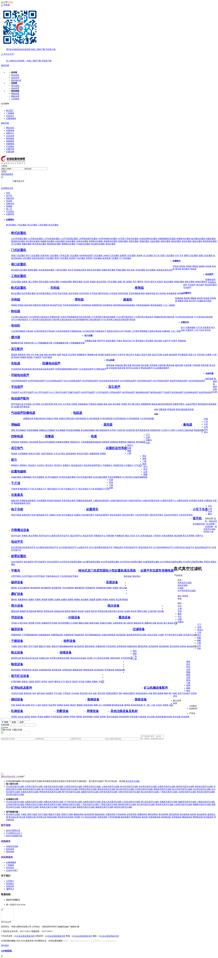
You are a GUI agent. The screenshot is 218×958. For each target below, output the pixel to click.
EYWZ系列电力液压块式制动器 (115, 319)
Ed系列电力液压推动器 (61, 319)
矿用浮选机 (23, 623)
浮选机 (14, 623)
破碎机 (14, 588)
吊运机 (86, 282)
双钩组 (21, 305)
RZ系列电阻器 (119, 418)
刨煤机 (116, 588)
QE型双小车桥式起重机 (128, 239)
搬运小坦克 (130, 536)
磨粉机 (14, 599)
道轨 (46, 355)
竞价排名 (10, 868)
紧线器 (14, 355)
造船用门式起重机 (128, 255)
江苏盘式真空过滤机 (131, 802)
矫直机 (40, 717)
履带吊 (140, 282)
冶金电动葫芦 (48, 369)
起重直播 (10, 152)
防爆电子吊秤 (80, 515)
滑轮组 (195, 266)
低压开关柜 (157, 355)
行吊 (177, 255)
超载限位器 (28, 418)
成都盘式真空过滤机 (90, 792)
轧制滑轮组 (107, 305)
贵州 (145, 469)
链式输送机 (99, 670)
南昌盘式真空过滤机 (204, 786)
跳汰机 (160, 623)
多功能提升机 (199, 524)
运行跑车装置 (47, 404)
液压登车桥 (88, 536)
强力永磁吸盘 (38, 477)
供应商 (9, 201)
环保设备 (134, 717)
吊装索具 (207, 327)
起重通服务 (11, 118)
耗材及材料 (124, 717)
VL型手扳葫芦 (102, 392)
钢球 (155, 693)
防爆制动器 (55, 317)
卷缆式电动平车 (145, 547)
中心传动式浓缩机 (101, 658)
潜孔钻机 (101, 693)
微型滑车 (90, 515)
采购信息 (10, 203)
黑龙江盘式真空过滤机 (111, 802)
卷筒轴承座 (172, 293)
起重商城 (10, 130)
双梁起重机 (123, 241)
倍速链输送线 (45, 670)
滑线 (13, 430)
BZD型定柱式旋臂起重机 (71, 562)
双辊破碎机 (90, 588)
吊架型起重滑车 (102, 515)
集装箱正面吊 (80, 270)
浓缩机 (90, 658)
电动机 (15, 325)
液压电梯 (178, 536)
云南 (145, 472)
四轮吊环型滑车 (156, 515)
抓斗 (183, 327)
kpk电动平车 (82, 547)
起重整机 (10, 220)
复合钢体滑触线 (88, 430)
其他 (85, 705)
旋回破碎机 (56, 588)
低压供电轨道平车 (203, 547)
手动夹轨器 (16, 369)
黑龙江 (130, 445)
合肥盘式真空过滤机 (166, 786)
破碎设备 (110, 365)
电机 (175, 693)
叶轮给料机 (111, 646)
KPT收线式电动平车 (68, 547)
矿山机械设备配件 (161, 368)
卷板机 (34, 717)
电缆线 (101, 355)
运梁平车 (167, 341)
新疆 (111, 488)
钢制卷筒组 (140, 293)
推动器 (132, 319)
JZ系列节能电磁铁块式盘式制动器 (75, 317)
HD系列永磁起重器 (67, 477)
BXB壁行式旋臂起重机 (193, 562)
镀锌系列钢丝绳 (165, 404)
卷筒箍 (180, 293)
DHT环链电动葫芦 (128, 381)
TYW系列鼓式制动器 (203, 317)
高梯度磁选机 (57, 635)
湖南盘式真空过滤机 (71, 804)
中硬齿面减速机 (143, 305)
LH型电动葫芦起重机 (88, 239)
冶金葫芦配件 (191, 404)
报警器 (181, 301)
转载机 (88, 682)
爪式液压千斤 (40, 489)
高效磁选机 (79, 635)
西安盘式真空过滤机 (106, 789)
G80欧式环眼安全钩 (150, 501)
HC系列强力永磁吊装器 (132, 477)
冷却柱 (159, 705)
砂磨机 (64, 599)
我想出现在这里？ (9, 776)
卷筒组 (182, 266)
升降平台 (199, 536)
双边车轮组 (63, 293)
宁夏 (111, 485)
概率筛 (40, 611)
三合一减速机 (169, 305)
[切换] (10, 2)
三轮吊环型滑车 (142, 515)
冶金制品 (115, 717)
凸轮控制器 (33, 442)
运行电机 (36, 404)
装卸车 (75, 682)
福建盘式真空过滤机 (187, 802)
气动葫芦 (187, 287)
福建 (129, 451)
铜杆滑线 (99, 430)
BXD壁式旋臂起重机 (110, 562)
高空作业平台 (45, 536)
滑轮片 (78, 305)
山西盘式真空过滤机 (34, 802)
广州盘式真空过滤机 (168, 792)
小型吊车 (157, 536)
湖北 (144, 456)
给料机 (183, 646)
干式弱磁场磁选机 (30, 635)
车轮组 (176, 266)
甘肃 (111, 480)
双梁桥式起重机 (96, 241)
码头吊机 (131, 270)
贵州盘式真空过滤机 (164, 804)
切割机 (66, 717)
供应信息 (213, 521)
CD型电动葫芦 (114, 392)
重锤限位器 (92, 355)
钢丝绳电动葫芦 (143, 392)
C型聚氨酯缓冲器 (77, 343)
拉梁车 (174, 341)
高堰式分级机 (106, 623)
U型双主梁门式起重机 (69, 255)
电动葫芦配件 (211, 285)
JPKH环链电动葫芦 (196, 381)
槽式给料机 (143, 646)
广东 (206, 421)
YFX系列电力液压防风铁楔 (103, 317)
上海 (210, 508)
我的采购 (10, 852)
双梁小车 (192, 355)
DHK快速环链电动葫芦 (109, 381)
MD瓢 (16, 407)
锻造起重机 (197, 241)
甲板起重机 (121, 270)
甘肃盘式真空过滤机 (30, 807)
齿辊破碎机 (101, 588)
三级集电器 (188, 430)
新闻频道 (10, 138)
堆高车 (38, 682)
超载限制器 (146, 404)
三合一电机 (176, 331)
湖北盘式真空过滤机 (52, 804)
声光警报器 (183, 355)
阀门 (171, 693)
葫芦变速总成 (17, 404)
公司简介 (10, 881)
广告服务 (10, 113)
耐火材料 (26, 705)
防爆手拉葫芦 (74, 392)
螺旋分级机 (84, 623)
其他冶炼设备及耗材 (185, 409)
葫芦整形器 (24, 407)
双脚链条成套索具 (28, 501)
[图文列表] (17, 730)
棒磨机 (77, 599)
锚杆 (121, 693)
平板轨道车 (118, 547)
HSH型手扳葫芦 (88, 392)
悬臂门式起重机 (61, 258)
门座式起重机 (61, 270)
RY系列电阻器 (132, 418)
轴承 (166, 693)
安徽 (129, 448)
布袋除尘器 (44, 658)
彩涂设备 (185, 717)
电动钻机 (140, 693)
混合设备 (151, 717)
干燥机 (14, 646)
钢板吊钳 (15, 501)
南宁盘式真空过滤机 (50, 789)
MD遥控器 (130, 430)
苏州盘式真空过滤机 (15, 794)
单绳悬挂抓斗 (119, 465)
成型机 (27, 717)
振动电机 (52, 355)
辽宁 (148, 435)
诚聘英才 (10, 889)
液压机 (60, 717)
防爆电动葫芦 (51, 363)
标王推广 (10, 110)
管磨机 (38, 599)
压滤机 (127, 611)
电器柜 (107, 355)
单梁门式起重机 (18, 255)
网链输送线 (88, 670)
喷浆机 (25, 682)
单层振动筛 (48, 611)
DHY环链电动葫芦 (161, 381)
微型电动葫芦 (156, 392)
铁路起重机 (200, 282)
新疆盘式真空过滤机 (86, 807)
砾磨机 (71, 599)
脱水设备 (145, 365)
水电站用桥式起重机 (148, 239)
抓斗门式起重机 (33, 255)
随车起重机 (44, 282)
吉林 (148, 443)
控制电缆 (24, 442)
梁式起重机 (110, 244)
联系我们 (10, 884)
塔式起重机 (16, 282)
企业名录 (10, 136)
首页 (8, 193)
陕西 (145, 477)
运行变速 (67, 404)
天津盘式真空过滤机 (34, 786)
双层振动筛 (102, 611)
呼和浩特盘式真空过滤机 (50, 792)
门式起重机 (22, 225)
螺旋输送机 (78, 670)
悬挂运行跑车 (83, 454)
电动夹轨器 (27, 369)
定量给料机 (100, 646)
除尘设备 (17, 652)
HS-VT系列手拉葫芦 (58, 392)
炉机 (13, 705)
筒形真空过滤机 (140, 635)
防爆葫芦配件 (179, 404)
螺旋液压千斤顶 (27, 489)
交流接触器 (23, 454)
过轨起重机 (60, 241)
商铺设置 (15, 94)
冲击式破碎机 (68, 588)
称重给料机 (132, 646)
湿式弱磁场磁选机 (93, 635)
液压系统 (158, 341)
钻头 (90, 693)
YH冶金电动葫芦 (86, 369)
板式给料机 (79, 646)
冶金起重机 (155, 241)
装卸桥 (140, 255)
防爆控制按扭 (40, 418)
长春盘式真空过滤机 (30, 792)
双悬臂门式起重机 (77, 258)
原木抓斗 (49, 465)
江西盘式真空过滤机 (206, 802)
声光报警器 (50, 442)
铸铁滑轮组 (118, 305)
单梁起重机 (134, 241)
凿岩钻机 (28, 693)
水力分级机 (73, 623)
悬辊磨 (44, 599)
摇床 (121, 623)
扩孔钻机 (58, 693)
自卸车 (51, 682)
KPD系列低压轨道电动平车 (23, 547)
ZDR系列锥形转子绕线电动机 (68, 331)
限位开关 (130, 355)
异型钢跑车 (141, 442)
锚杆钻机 (41, 693)
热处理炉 (52, 705)
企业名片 (10, 116)
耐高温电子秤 (42, 515)
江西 (129, 453)
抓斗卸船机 (151, 270)
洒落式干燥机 (57, 646)
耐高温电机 (71, 454)
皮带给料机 (122, 646)
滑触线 (193, 298)
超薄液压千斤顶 (102, 489)
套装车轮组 (123, 293)
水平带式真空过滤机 (174, 635)
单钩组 (14, 305)
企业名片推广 (12, 870)
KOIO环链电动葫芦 (54, 381)
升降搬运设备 (91, 341)
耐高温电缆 (203, 404)
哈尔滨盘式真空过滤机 (182, 789)
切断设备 (163, 409)
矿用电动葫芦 (100, 369)
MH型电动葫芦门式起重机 (91, 255)
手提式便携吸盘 (115, 477)
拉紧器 (208, 355)
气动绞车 (37, 357)
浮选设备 (153, 365)
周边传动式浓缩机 (78, 658)
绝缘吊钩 (45, 305)
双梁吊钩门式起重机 (49, 255)
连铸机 (90, 705)
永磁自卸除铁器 (108, 635)
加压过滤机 (152, 635)
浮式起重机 (140, 270)
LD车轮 (53, 293)
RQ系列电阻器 (93, 418)
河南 (206, 419)
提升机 (208, 330)
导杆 (130, 404)
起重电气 (187, 293)
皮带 (180, 693)
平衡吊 (119, 341)
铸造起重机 (71, 241)
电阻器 (187, 298)
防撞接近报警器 (63, 442)
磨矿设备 (128, 365)
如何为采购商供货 (14, 836)
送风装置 (139, 705)
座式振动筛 (31, 611)
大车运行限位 (59, 454)
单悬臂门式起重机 (94, 258)
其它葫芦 (200, 285)
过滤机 (161, 635)
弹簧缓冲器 (29, 343)
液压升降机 (33, 536)
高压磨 (119, 599)
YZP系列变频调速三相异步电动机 (147, 331)
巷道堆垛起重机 (54, 244)
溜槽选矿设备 (150, 623)
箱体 (105, 404)
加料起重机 (165, 241)
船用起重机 (33, 270)
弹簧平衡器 (16, 515)
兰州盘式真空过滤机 (144, 789)
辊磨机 (31, 599)
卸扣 (28, 503)
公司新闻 (15, 99)
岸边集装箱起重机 (46, 270)
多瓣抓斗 (67, 465)
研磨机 (51, 599)
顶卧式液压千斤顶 (55, 489)
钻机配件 (49, 693)
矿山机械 (110, 360)
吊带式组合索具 (69, 501)
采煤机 (109, 588)
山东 (206, 427)
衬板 (150, 693)
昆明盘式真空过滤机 (88, 789)
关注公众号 (27, 57)
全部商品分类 (7, 188)
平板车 (101, 682)
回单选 (185, 596)
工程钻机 (67, 693)
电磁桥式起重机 (47, 241)
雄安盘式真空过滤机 (123, 807)
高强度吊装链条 (54, 501)
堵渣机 (165, 705)
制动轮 (17, 357)
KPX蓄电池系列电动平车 (47, 547)
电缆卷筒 (22, 355)
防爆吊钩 (37, 305)
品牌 (22, 722)
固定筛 (94, 611)
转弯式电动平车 (131, 547)
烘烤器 (60, 705)
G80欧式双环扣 (134, 501)
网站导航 (5, 123)
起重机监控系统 (204, 301)
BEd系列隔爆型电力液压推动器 (86, 319)
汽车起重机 (112, 282)
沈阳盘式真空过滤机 (92, 786)
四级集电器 (199, 430)
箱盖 (110, 404)
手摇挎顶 (15, 489)
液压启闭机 (101, 282)
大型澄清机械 (127, 658)
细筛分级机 (94, 623)
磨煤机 (125, 599)
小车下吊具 (199, 330)
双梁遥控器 (155, 430)
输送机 (35, 670)
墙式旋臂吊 (29, 562)
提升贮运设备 (132, 368)
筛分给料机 (175, 646)
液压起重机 (169, 282)
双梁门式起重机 (167, 255)
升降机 (25, 536)
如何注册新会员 (13, 830)
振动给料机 (192, 646)
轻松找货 (10, 849)
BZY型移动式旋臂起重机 (171, 562)
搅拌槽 (31, 623)
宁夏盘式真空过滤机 (67, 807)
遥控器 (200, 298)
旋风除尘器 (16, 658)
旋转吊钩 (28, 305)
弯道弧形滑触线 (73, 430)
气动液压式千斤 (71, 489)
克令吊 (71, 270)
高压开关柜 (146, 355)
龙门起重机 (148, 255)
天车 (181, 255)
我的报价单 (16, 80)
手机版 (29, 27)
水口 (100, 705)
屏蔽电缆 (131, 442)
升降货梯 (110, 536)
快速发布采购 (12, 846)
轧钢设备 (17, 711)
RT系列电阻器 (106, 418)
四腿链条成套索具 (84, 501)
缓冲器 (178, 269)
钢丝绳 (154, 404)
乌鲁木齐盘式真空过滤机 (129, 792)
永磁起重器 (16, 477)
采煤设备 (119, 365)
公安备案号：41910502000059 (103, 941)
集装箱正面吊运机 (164, 270)
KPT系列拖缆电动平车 (163, 547)
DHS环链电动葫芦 (90, 381)
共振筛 (87, 611)
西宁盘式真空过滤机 (71, 792)
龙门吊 (157, 255)
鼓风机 (19, 705)
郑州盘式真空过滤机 (32, 789)
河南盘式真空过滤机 (34, 804)
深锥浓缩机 (115, 658)
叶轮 (184, 693)
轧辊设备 (142, 717)
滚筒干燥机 (23, 646)
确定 (180, 596)
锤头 (146, 693)
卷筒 (55, 404)
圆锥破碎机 (80, 588)
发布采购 (15, 86)
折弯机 (14, 717)
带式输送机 (109, 670)
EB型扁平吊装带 (196, 501)
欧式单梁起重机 (29, 293)
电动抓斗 (32, 465)
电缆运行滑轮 (34, 454)
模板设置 (15, 96)
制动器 (208, 266)
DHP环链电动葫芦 (19, 381)
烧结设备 (209, 379)
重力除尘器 (27, 658)
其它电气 (193, 301)
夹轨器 (193, 269)
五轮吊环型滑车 (171, 515)
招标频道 (10, 141)
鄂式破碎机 (35, 588)
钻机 (95, 693)
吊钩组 (189, 266)
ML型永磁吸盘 (51, 477)
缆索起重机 (179, 282)
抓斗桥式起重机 (33, 241)
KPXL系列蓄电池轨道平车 (101, 547)
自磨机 (57, 599)
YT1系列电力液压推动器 (40, 319)
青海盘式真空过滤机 (48, 807)
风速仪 (138, 355)
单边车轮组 (73, 293)
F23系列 (171, 430)
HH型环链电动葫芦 (36, 381)
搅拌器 (127, 705)
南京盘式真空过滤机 (129, 786)
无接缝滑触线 (32, 430)
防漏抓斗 (130, 465)
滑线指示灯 (75, 442)
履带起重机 (78, 282)
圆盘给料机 (90, 646)
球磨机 (105, 599)
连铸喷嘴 (107, 705)
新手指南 (6, 825)
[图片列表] (6, 730)
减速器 (160, 693)
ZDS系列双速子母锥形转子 (94, 331)
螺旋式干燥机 (45, 646)
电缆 (186, 301)
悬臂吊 (207, 562)
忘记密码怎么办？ (14, 833)
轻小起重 (89, 335)
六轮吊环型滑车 (186, 515)
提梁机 (129, 282)
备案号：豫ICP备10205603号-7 (76, 941)
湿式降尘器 (54, 658)
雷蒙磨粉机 (23, 599)
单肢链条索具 (20, 503)
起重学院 (10, 149)
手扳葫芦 (15, 392)
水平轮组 (94, 293)
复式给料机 (153, 646)
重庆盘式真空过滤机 (69, 789)
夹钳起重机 (187, 241)
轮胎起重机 (54, 282)
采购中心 (10, 133)
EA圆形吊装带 (166, 501)
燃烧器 (80, 705)
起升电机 (28, 404)
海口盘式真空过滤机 (150, 792)
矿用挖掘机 (16, 682)
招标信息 (10, 198)
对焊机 (96, 717)
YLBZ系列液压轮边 (124, 317)
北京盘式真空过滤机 (15, 786)
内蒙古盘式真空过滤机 (53, 802)
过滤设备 (188, 365)
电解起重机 (27, 244)
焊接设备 (171, 409)
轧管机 (53, 717)
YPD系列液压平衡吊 (69, 576)
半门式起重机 (125, 258)
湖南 (144, 458)
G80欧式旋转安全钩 (118, 501)
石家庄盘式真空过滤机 (53, 786)
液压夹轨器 (37, 369)
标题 (14, 722)
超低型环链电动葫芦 (179, 381)
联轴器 (23, 357)
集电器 (206, 298)
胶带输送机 (27, 670)
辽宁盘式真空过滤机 (73, 802)
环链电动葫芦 (20, 375)
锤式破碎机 (46, 588)
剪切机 (73, 717)
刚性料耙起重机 (210, 241)
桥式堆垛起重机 (39, 244)
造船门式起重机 (206, 255)
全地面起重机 (66, 282)
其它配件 (186, 269)
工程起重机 (43, 225)
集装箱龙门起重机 (110, 258)
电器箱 (14, 454)
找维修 (9, 206)
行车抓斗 (138, 465)
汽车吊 (147, 282)
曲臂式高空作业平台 (60, 536)
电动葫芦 (209, 274)
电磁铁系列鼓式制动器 (164, 317)
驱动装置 (173, 355)
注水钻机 (75, 693)
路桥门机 (122, 282)
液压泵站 (136, 576)
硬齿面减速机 (156, 305)
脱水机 (134, 611)
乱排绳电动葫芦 (191, 392)
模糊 (6, 722)
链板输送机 (120, 670)
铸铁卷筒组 (150, 293)
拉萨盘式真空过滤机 (108, 792)
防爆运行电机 (52, 418)
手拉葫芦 (192, 285)
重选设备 (170, 365)
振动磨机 (85, 599)
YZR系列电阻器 (147, 418)
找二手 (9, 209)
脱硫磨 (92, 599)
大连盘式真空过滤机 (187, 792)
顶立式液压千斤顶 (86, 489)
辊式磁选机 (121, 635)
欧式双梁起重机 (43, 293)
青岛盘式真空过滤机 (206, 792)
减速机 (202, 266)
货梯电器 (182, 341)
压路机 (31, 682)
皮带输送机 (67, 670)
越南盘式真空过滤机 (104, 807)
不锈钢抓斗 (107, 465)
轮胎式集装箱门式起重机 (43, 258)
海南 (144, 464)
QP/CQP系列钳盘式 (19, 319)
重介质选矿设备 (171, 623)
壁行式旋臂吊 (40, 562)
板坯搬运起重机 (198, 239)
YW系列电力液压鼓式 (144, 317)
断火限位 (136, 404)
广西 (144, 461)
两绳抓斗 (15, 465)
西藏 (145, 474)
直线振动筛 (59, 611)
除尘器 (35, 658)
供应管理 (15, 78)
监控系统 (72, 355)
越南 (188, 688)
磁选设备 (179, 365)
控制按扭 (15, 442)
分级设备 (162, 365)
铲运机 (82, 682)
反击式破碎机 (24, 588)
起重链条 (208, 501)
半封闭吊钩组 (69, 305)
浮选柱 (38, 623)
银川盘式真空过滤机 (125, 789)
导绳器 (124, 404)
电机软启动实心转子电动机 (119, 331)
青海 (111, 482)
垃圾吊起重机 (82, 241)
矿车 (63, 682)
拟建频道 (10, 144)
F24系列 (179, 430)
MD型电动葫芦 (128, 392)
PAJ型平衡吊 (27, 576)
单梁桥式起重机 (110, 241)
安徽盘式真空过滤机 (168, 802)
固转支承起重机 (94, 270)
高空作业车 (16, 536)
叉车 (138, 536)
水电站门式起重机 (111, 255)
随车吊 (153, 282)
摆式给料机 (164, 646)
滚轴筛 (23, 611)
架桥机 (25, 282)
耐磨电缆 (123, 442)
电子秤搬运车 (68, 515)
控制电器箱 (83, 404)
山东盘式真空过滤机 (15, 804)
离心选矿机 (128, 623)
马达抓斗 (41, 465)
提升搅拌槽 (63, 623)
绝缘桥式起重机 (183, 239)
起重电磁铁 (190, 327)
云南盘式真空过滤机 (183, 804)
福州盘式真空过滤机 (185, 786)
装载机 (95, 682)
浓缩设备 (113, 368)
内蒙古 (149, 440)
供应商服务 (7, 857)
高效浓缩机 (65, 658)
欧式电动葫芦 (178, 392)
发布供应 (15, 75)
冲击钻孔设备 (17, 693)
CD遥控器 (120, 430)
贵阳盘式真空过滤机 (162, 789)
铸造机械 (159, 717)
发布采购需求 (7, 174)
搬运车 (69, 682)
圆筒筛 (68, 611)
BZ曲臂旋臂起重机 (151, 562)
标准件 (114, 355)
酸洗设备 (168, 717)
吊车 (135, 282)
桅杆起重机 (190, 282)
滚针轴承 (117, 404)
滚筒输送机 (56, 670)
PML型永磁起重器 (84, 477)
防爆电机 (166, 331)
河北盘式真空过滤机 (15, 802)
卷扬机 (93, 282)
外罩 (60, 404)
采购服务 (6, 841)
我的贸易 (5, 65)
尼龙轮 (132, 293)
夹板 (37, 355)
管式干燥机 (33, 646)
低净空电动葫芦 (206, 392)
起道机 (165, 355)
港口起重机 (32, 225)
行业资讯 (10, 211)
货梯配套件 (82, 355)
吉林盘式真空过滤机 (92, 802)
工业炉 (38, 705)
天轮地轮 (201, 355)
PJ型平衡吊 (16, 576)
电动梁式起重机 (98, 244)
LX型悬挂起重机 (35, 239)
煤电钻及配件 (129, 693)
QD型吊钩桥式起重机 (107, 239)
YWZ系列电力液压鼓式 (38, 317)
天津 (210, 511)
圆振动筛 (15, 611)
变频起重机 (144, 241)
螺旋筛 (74, 611)
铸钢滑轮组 (97, 305)
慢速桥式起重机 (18, 241)
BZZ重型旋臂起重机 (91, 562)
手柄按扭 (92, 404)
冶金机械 (209, 373)
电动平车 (101, 341)
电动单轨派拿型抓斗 (93, 465)
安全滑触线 (61, 430)
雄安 (188, 691)
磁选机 (130, 635)
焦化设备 (177, 717)
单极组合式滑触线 (47, 430)
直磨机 (99, 599)
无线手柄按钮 (47, 454)
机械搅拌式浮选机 (49, 623)
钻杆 (34, 693)
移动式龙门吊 (129, 341)
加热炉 (45, 705)
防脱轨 (30, 357)
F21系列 (164, 430)
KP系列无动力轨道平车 (183, 547)
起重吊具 (185, 322)
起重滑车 (189, 330)
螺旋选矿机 (139, 623)
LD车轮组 (113, 293)
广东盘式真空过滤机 (90, 804)
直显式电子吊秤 (29, 515)
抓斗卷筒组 (161, 293)
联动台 (42, 442)
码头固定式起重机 (19, 270)
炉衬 (33, 705)
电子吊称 (17, 509)
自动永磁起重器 (100, 477)
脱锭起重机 (176, 241)
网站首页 (10, 128)
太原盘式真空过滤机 (73, 786)
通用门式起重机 (191, 255)
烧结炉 (73, 705)
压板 (41, 355)
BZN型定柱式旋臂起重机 (131, 562)
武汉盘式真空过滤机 (202, 789)
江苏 (206, 424)
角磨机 (112, 599)
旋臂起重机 (111, 341)
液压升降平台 (76, 536)
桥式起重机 (11, 225)
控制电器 (17, 436)
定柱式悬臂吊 (53, 562)
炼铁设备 (141, 699)
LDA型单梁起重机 (19, 239)
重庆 (210, 514)
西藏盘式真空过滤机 (202, 804)
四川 (145, 466)
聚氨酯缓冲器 (17, 343)
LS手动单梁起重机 (51, 239)
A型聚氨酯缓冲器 (61, 343)
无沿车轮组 (84, 293)
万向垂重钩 (41, 501)
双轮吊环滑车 (128, 515)
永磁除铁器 (69, 635)
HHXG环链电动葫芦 (72, 381)
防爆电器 (179, 298)
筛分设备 (136, 365)
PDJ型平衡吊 (39, 576)
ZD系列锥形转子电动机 (44, 331)
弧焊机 (103, 717)
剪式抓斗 (58, 465)
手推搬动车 (120, 536)
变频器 (103, 454)
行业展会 (10, 146)
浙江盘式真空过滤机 (150, 802)
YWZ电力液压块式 (19, 317)
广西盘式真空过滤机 (108, 804)
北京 (210, 506)
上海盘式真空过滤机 (110, 786)
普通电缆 (114, 442)
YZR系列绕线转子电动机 (22, 331)
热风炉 (67, 705)
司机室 (65, 355)
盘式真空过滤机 (190, 635)
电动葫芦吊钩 (56, 305)
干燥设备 (196, 365)
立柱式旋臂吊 (17, 562)
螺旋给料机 (69, 646)
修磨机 (47, 717)
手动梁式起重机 (83, 244)
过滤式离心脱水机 (156, 611)
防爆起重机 (211, 239)
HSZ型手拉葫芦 (27, 392)
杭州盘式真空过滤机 (148, 786)
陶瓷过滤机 (142, 611)
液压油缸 (128, 576)
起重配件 (177, 261)
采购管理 (15, 88)
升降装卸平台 (99, 536)
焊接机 (90, 717)
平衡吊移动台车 (52, 576)
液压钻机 (84, 693)
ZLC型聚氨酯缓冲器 (43, 343)
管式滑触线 (21, 430)
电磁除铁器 (16, 635)
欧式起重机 (53, 225)
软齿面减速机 (129, 305)
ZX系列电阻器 (79, 418)
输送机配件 (16, 670)
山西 (148, 437)
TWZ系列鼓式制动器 (184, 317)
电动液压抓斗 (77, 465)
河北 (206, 429)
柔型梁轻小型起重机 (144, 341)
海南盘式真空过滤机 (127, 804)
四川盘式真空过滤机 (146, 804)
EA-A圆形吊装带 (180, 501)
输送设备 (121, 368)
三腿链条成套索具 (101, 501)
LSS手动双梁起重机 (69, 239)
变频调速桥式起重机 (167, 239)
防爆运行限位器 (66, 418)
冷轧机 (21, 717)
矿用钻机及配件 (146, 368)
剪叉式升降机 (189, 536)
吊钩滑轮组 (86, 305)
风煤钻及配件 (112, 693)
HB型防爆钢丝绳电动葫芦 (66, 369)
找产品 (9, 196)
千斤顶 (199, 327)
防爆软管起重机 (108, 270)
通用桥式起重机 (69, 244)
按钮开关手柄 (109, 430)
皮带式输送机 (146, 536)
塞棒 (96, 705)
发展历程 (10, 886)
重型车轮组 (103, 293)
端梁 (59, 355)
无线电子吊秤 (55, 515)
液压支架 (123, 588)
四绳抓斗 (24, 465)
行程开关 (122, 355)
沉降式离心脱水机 (115, 611)
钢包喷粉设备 (118, 705)
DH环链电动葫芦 (144, 381)
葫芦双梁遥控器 (142, 430)
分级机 (116, 623)
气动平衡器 (47, 357)
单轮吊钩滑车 (116, 515)
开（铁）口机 (149, 705)
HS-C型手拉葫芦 (41, 392)
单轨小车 (30, 355)
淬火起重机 (16, 244)
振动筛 (81, 611)
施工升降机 (33, 282)
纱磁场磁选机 (44, 635)
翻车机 (57, 682)
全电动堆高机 (167, 536)
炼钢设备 (215, 381)
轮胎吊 (160, 282)
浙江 (206, 432)
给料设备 (205, 365)
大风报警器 (86, 442)
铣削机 (79, 717)
